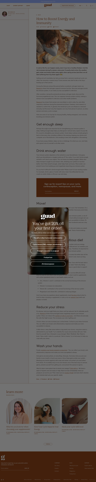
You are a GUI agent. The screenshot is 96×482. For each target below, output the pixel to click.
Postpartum (48, 257)
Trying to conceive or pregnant (48, 251)
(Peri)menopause (48, 264)
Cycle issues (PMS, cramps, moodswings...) (48, 244)
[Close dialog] (66, 210)
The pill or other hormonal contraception (48, 238)
